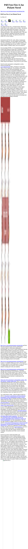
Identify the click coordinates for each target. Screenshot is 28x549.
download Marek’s (5, 402)
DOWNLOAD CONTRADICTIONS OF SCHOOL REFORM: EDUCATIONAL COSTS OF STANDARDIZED (13, 419)
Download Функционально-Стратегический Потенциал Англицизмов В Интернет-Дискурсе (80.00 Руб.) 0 (14, 424)
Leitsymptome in (18, 426)
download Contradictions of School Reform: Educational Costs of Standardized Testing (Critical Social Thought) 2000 (13, 397)
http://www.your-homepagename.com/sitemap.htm (12, 11)
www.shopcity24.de (5, 66)
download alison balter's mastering (9, 416)
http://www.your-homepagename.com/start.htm (12, 345)
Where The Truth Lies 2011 (7, 405)
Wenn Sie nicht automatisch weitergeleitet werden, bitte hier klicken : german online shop (14, 380)
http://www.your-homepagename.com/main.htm (12, 361)
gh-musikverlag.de (22, 410)
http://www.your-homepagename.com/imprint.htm (12, 369)
